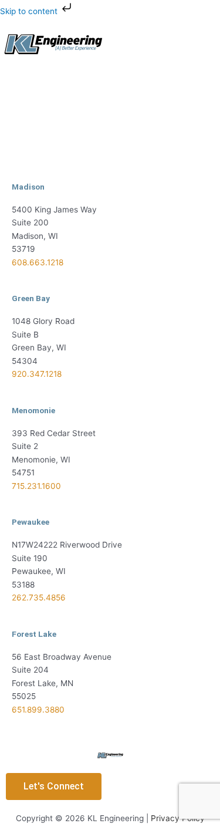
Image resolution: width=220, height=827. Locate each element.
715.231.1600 (36, 486)
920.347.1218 (37, 374)
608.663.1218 (37, 262)
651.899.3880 (38, 709)
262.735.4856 (39, 597)
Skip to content (30, 11)
